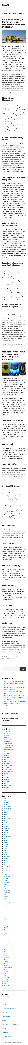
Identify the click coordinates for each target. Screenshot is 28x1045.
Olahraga (6, 926)
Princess (6, 938)
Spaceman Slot (8, 957)
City (5, 834)
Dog (5, 850)
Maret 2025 (7, 759)
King (5, 894)
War (5, 973)
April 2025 (6, 757)
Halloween (7, 870)
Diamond (6, 844)
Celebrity (6, 828)
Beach (5, 812)
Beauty (6, 814)
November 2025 (8, 745)
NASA (5, 920)
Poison (5, 932)
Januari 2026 (7, 741)
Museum (6, 918)
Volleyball (6, 971)
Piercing (6, 928)
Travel (5, 965)
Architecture (7, 808)
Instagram (7, 882)
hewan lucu (7, 876)
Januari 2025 (7, 763)
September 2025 (8, 749)
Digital (5, 846)
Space (5, 955)
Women (6, 981)
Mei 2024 (6, 779)
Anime (5, 804)
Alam (5, 798)
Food (5, 862)
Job (4, 886)
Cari (3, 666)
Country (6, 838)
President (6, 936)
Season (6, 947)
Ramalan (6, 940)
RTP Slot (4, 1000)
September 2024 (8, 771)
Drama (5, 852)
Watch (5, 975)
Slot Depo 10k (6, 1004)
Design (6, 842)
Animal (6, 802)
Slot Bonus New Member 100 (10, 1024)
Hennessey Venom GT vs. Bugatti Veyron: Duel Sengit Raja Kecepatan (13, 355)
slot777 (4, 1028)
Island (5, 884)
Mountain (6, 914)
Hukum (6, 880)
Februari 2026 (8, 739)
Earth (5, 854)
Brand (5, 822)
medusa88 (5, 1032)
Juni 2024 (6, 777)
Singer (5, 953)
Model (5, 908)
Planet (5, 930)
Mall (5, 900)
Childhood (6, 832)
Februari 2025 (8, 761)
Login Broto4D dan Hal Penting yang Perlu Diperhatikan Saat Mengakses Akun (14, 683)
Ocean (5, 924)
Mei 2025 (6, 755)
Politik (5, 934)
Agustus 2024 (7, 773)
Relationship (7, 944)
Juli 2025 (6, 751)
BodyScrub (7, 818)
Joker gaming (6, 1016)
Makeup (6, 898)
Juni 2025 (6, 753)
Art (4, 810)
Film (5, 860)
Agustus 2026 (7, 731)
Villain (5, 969)
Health (5, 872)
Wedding (6, 977)
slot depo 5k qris (7, 1036)
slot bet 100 (5, 996)
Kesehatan (7, 892)
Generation (7, 866)
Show (5, 951)
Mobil (15, 54)
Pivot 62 (5, 5)
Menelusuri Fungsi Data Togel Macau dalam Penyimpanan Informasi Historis (14, 703)
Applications (7, 806)
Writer (5, 983)
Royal (5, 945)
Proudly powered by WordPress (14, 1042)
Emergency (7, 856)
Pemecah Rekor (16, 345)
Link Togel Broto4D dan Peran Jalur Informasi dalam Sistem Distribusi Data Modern (14, 697)
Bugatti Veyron (16, 656)
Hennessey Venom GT (17, 344)
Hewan (6, 874)
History (6, 878)
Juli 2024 (6, 775)
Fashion (6, 858)
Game (5, 864)
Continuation (7, 836)
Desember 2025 (8, 743)
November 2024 (8, 767)
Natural (6, 922)
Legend (6, 896)
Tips (5, 963)
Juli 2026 (6, 733)
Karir (5, 888)
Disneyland (7, 848)
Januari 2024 (7, 787)
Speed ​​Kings (10, 658)
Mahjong (4, 1020)
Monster (6, 910)
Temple (6, 961)
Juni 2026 (6, 735)
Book (5, 820)
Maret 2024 (7, 783)
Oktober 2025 (7, 747)
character (6, 830)
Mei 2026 (6, 737)
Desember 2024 (8, 765)
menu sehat (7, 904)
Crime (5, 840)
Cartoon (6, 826)
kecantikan (7, 890)
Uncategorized (8, 967)
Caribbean (6, 824)
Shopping (6, 949)
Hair (5, 868)
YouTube (6, 985)
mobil (9, 344)
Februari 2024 (8, 785)
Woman (6, 979)
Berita (5, 816)
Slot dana (5, 1012)
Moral (5, 912)
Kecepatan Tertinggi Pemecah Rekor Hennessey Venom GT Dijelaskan (13, 23)
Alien (5, 800)
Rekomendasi (7, 942)
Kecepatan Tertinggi (7, 345)
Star (5, 959)
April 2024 (6, 781)
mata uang (7, 902)
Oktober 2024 (7, 769)
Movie (5, 916)
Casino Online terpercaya (9, 1008)
